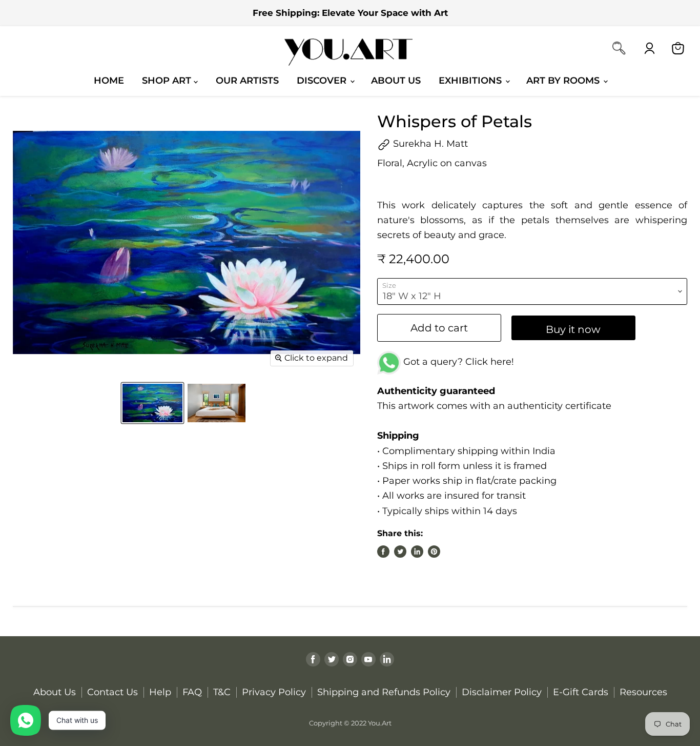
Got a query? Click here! (457, 361)
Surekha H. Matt (429, 143)
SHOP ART (168, 80)
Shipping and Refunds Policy (383, 692)
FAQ (192, 692)
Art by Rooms (564, 80)
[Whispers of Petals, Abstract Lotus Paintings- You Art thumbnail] (152, 403)
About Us (396, 80)
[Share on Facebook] (383, 551)
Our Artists (247, 80)
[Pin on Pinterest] (434, 551)
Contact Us (112, 692)
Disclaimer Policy (502, 692)
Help (160, 692)
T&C (222, 692)
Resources (643, 692)
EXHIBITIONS (471, 80)
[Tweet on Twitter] (400, 551)
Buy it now (573, 329)
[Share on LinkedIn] (417, 551)
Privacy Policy (274, 692)
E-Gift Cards (580, 692)
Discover (323, 80)
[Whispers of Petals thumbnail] (216, 403)
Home (109, 80)
